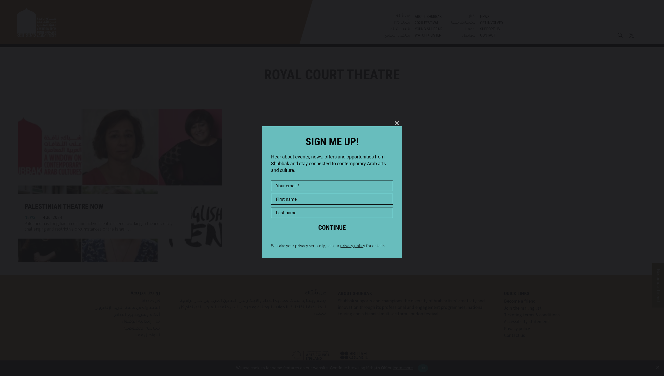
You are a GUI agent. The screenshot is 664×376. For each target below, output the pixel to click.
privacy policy (352, 245)
